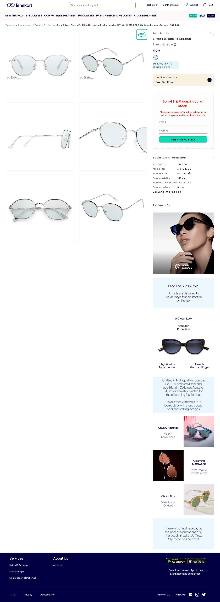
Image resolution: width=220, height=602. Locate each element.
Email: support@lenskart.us (22, 578)
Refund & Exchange (18, 565)
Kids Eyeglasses (145, 15)
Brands (39, 25)
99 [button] (157, 50)
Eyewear (10, 25)
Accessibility (47, 594)
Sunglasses (86, 15)
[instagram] (197, 595)
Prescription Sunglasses (114, 15)
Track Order (151, 5)
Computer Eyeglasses (60, 15)
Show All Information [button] (167, 191)
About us (57, 565)
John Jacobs (53, 25)
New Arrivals (14, 15)
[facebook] (191, 595)
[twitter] (204, 595)
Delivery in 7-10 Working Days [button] (162, 65)
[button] (193, 15)
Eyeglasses (34, 15)
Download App (16, 571)
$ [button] (154, 50)
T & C (12, 594)
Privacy (28, 594)
